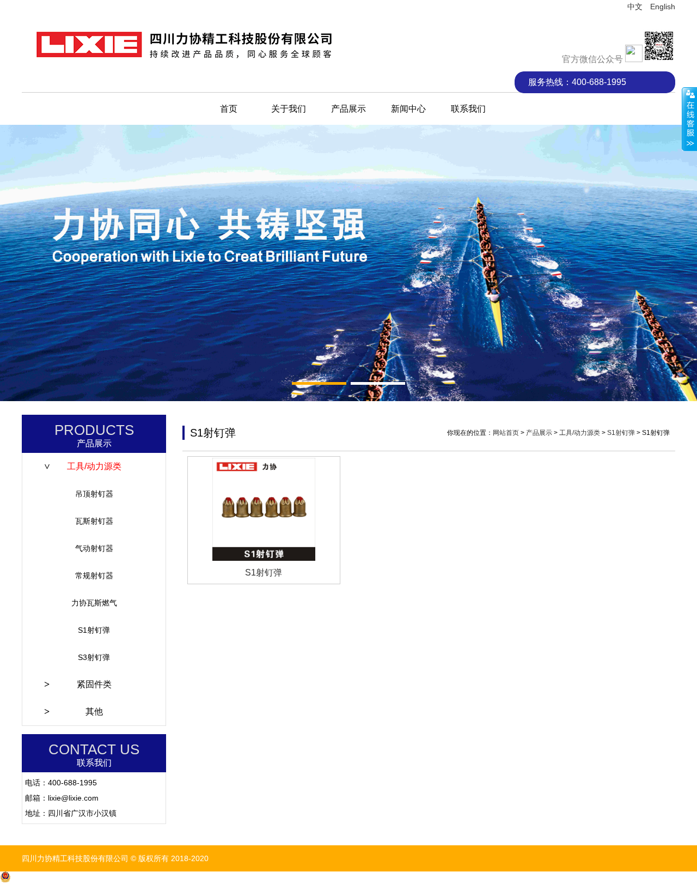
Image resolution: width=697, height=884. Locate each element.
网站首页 (506, 433)
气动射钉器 (94, 548)
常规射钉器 (94, 575)
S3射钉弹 (94, 657)
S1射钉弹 (94, 630)
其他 (94, 711)
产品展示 (348, 108)
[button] (319, 383)
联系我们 (468, 108)
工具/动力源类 (94, 466)
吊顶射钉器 (94, 493)
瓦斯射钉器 (94, 521)
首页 (228, 108)
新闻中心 (408, 108)
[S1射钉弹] (264, 509)
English (662, 6)
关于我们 (288, 108)
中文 (635, 6)
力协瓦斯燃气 (94, 602)
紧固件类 (94, 684)
